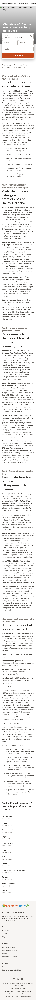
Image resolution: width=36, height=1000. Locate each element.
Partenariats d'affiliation (10, 956)
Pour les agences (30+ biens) (11, 970)
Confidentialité (27, 991)
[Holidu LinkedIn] (18, 979)
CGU (18, 991)
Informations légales (11, 996)
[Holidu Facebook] (22, 979)
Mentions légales (9, 991)
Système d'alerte (25, 996)
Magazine (5, 937)
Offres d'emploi (7, 930)
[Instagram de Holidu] (14, 979)
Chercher (18, 55)
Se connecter (23, 3)
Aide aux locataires (8, 947)
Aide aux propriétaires (9, 950)
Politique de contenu (13, 994)
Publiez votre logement (8, 3)
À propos (5, 933)
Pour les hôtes (7, 967)
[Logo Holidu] (15, 906)
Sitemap (25, 994)
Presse (4, 953)
